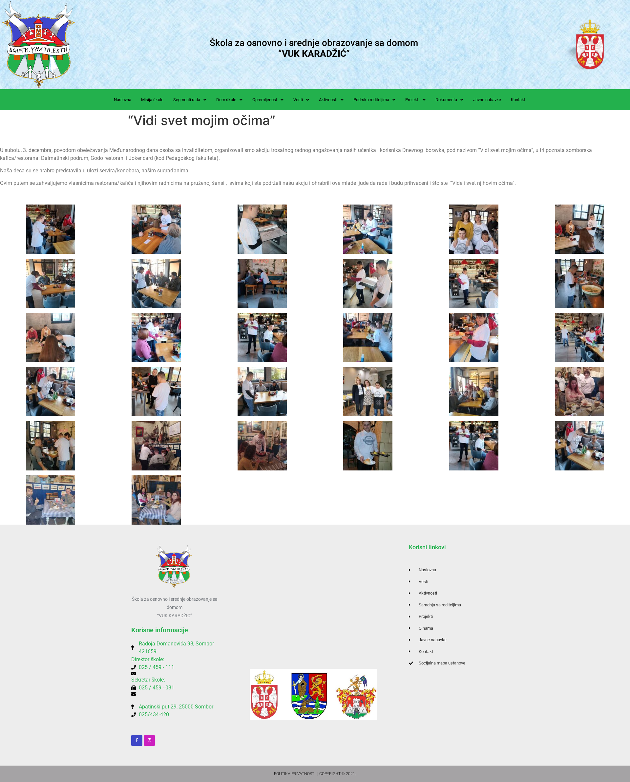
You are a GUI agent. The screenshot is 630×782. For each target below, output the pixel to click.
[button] (189, 100)
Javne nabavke (487, 99)
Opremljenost (264, 99)
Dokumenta (446, 99)
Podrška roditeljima (371, 99)
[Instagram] (149, 740)
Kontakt (518, 99)
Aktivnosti (328, 99)
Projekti (412, 99)
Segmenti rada (186, 99)
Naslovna (122, 99)
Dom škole (226, 99)
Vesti (298, 99)
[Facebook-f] (136, 740)
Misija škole (152, 99)
